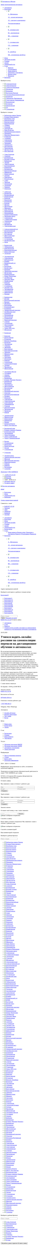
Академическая (9, 256)
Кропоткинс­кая (9, 123)
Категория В (8, 603)
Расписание (8, 733)
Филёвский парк (9, 240)
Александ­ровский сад (11, 229)
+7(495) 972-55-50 (9, 475)
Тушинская (7, 326)
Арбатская (7, 192)
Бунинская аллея (9, 431)
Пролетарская (8, 316)
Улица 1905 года (9, 328)
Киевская (7, 198)
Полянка (7, 396)
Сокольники (8, 140)
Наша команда (12, 71)
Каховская (9, 96)
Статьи (6, 757)
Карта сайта (8, 759)
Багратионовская (9, 231)
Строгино (7, 223)
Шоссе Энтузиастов (10, 425)
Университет (8, 145)
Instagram (7, 513)
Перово (6, 422)
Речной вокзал (8, 179)
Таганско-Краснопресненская (15, 94)
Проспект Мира (9, 279)
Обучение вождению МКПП (13, 744)
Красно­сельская (9, 120)
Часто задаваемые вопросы (12, 755)
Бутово (8, 1240)
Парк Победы (8, 209)
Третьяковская (8, 289)
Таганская (7, 253)
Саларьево (7, 138)
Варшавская (8, 381)
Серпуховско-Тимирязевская (15, 100)
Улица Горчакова (9, 435)
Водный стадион (9, 159)
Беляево (6, 261)
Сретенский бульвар (10, 363)
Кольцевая (9, 91)
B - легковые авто (13, 30)
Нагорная (7, 389)
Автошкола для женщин (11, 748)
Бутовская (9, 104)
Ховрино (7, 187)
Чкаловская (7, 367)
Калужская (7, 266)
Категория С (8, 608)
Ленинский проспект (11, 271)
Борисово (7, 336)
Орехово (7, 175)
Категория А (8, 598)
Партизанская (8, 211)
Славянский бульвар (10, 219)
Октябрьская (8, 277)
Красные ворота (9, 122)
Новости (10, 67)
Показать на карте (11, 618)
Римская (7, 360)
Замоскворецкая (11, 85)
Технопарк (7, 185)
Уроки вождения (9, 749)
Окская (6, 448)
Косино (6, 441)
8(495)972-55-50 (9, 506)
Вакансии (11, 76)
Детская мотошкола (14, 23)
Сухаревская (8, 286)
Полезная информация (11, 760)
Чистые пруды (8, 149)
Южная (6, 412)
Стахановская (8, 449)
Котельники (8, 305)
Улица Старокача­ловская (12, 438)
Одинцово (7, 452)
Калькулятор (8, 529)
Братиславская (8, 337)
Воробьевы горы (9, 118)
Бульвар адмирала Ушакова (12, 430)
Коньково (7, 269)
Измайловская (8, 196)
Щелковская (8, 224)
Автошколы (8, 7)
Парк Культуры (9, 130)
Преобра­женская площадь (12, 131)
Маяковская (8, 172)
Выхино (6, 302)
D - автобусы (12, 52)
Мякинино (7, 208)
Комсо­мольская (9, 248)
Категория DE (8, 613)
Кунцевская (8, 201)
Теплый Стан (8, 287)
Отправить (4, 791)
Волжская (7, 342)
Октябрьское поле (9, 312)
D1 (7, 107)
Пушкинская (8, 318)
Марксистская (8, 417)
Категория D (8, 611)
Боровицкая (8, 378)
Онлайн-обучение (9, 713)
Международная (9, 235)
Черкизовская (8, 148)
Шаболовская (8, 292)
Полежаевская (8, 315)
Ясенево (7, 294)
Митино (6, 205)
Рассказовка (8, 467)
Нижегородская (9, 446)
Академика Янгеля (10, 371)
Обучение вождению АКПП (13, 746)
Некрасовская (10, 105)
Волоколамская (9, 195)
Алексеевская (8, 258)
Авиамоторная (8, 415)
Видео (6, 718)
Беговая (6, 299)
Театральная (8, 184)
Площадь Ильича (9, 423)
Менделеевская (9, 386)
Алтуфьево (7, 373)
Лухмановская (8, 443)
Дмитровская (8, 384)
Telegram (7, 508)
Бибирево (7, 376)
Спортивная (8, 141)
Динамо (6, 162)
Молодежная (8, 206)
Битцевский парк (9, 428)
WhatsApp (7, 511)
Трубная (6, 365)
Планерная (7, 313)
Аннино (6, 375)
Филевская (9, 89)
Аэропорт (7, 156)
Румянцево (7, 136)
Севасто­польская (9, 401)
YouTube (7, 514)
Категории (7, 9)
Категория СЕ (8, 609)
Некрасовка (8, 444)
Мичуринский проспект (11, 460)
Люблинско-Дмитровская (14, 98)
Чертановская (8, 409)
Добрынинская (9, 247)
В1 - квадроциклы (13, 33)
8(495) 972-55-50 (6, 620)
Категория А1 (8, 600)
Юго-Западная (8, 151)
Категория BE (8, 606)
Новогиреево (8, 419)
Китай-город (8, 268)
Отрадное (7, 393)
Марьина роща (8, 354)
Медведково (8, 273)
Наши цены (8, 724)
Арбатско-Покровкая (12, 87)
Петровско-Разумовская (11, 394)
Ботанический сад (10, 263)
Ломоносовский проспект (12, 457)
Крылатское (8, 200)
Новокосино (8, 420)
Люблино (7, 352)
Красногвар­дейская (10, 170)
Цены (6, 58)
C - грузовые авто (13, 42)
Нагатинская (8, 388)
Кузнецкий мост (9, 307)
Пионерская (8, 237)
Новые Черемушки (10, 276)
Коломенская (8, 169)
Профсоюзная (8, 281)
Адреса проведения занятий (9, 500)
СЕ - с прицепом (13, 45)
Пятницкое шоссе (9, 216)
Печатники (7, 359)
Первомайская (8, 213)
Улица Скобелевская (10, 436)
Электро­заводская (10, 226)
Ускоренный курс (9, 64)
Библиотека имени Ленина (12, 115)
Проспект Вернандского (11, 135)
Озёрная (6, 464)
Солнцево (7, 468)
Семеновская (8, 218)
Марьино (7, 355)
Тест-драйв (7, 716)
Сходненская (8, 323)
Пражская (7, 398)
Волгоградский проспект (12, 300)
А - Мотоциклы (13, 14)
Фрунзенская (8, 146)
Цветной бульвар (9, 407)
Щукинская (8, 330)
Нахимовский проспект (11, 391)
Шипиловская (8, 368)
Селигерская (8, 362)
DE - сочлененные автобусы (16, 55)
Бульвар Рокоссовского (11, 117)
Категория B (5, 595)
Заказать (21, 813)
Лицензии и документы (15, 72)
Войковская (8, 161)
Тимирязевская (9, 404)
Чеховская (7, 411)
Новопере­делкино (10, 462)
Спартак (7, 321)
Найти (3, 618)
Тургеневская (8, 291)
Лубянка (7, 125)
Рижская (7, 282)
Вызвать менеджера (10, 714)
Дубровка (7, 346)
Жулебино (7, 303)
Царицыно (7, 188)
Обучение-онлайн (9, 59)
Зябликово (7, 347)
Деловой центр (9, 455)
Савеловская (8, 399)
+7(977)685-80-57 (6, 703)
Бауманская (7, 193)
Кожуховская (8, 349)
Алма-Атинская (9, 154)
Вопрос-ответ (12, 74)
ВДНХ (6, 264)
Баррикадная (8, 297)
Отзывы (6, 61)
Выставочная (8, 232)
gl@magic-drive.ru (9, 481)
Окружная (7, 357)
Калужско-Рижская (12, 93)
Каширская (7, 167)
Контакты (7, 77)
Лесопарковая (8, 433)
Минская (7, 459)
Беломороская (8, 157)
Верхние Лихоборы (10, 341)
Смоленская (8, 221)
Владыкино (8, 383)
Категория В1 (8, 604)
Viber (6, 509)
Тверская (7, 182)
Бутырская (7, 339)
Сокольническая (11, 84)
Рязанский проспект (10, 320)
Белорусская (8, 245)
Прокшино (7, 133)
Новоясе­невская (9, 274)
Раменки (7, 465)
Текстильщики (8, 325)
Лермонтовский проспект (12, 310)
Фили (6, 242)
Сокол (6, 180)
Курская (6, 203)
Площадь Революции (11, 214)
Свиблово (7, 284)
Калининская (10, 102)
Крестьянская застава (11, 350)
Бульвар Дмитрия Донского (12, 380)
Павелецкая (8, 177)
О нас (6, 66)
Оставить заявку (9, 483)
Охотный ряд (8, 128)
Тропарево (7, 143)
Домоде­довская (9, 164)
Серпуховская (8, 402)
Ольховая (7, 127)
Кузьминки (7, 308)
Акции (6, 63)
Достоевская (8, 344)
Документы (8, 738)
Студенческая (8, 239)
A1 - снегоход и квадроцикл (16, 20)
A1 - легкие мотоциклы (15, 17)
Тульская (7, 406)
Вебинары (7, 497)
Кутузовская (8, 234)
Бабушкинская (8, 260)
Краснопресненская (10, 250)
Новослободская (9, 252)
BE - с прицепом (13, 36)
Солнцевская (10, 109)
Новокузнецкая (9, 174)
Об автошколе (12, 69)
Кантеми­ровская (9, 166)
